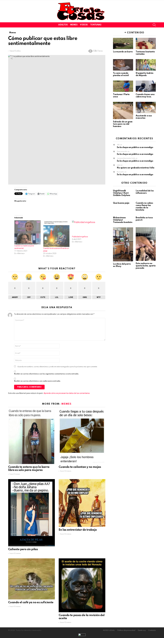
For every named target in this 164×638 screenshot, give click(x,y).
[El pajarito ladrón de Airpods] (146, 64)
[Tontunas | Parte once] (123, 86)
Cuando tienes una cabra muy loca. (145, 95)
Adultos (63, 25)
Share (11, 58)
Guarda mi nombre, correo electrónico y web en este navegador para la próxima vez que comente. (57, 367)
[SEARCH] (154, 24)
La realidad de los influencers (145, 192)
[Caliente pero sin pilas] (31, 512)
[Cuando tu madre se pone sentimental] (27, 232)
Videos (84, 25)
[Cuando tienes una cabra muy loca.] (146, 86)
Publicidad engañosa (80, 237)
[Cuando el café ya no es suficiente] (31, 578)
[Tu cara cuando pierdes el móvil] (123, 64)
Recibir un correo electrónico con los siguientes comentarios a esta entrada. (46, 374)
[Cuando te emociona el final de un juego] (56, 233)
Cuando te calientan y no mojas (80, 467)
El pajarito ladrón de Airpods (144, 74)
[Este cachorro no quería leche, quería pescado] (146, 244)
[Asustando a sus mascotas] (146, 107)
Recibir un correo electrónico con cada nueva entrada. (37, 381)
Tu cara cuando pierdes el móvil (121, 74)
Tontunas (95, 25)
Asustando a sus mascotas (144, 117)
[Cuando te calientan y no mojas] (82, 436)
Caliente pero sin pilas (23, 549)
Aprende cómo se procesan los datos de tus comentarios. (67, 393)
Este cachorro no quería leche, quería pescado (146, 265)
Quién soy (142, 630)
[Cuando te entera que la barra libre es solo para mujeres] (31, 436)
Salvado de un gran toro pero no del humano (122, 124)
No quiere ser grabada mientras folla (135, 168)
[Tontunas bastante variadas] (146, 43)
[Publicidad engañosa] (85, 227)
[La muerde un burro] (123, 43)
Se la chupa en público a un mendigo (135, 147)
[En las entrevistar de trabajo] (82, 503)
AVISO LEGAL (109, 630)
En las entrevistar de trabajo (78, 529)
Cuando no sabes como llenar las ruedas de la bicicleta (144, 206)
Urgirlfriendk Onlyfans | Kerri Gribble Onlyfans (121, 193)
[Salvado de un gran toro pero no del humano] (123, 110)
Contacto (152, 630)
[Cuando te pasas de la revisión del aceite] (82, 585)
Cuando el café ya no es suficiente (30, 602)
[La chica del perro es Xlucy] (123, 244)
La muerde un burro (123, 52)
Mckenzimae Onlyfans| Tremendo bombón (122, 220)
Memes (74, 25)
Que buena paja (121, 203)
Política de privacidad (126, 630)
